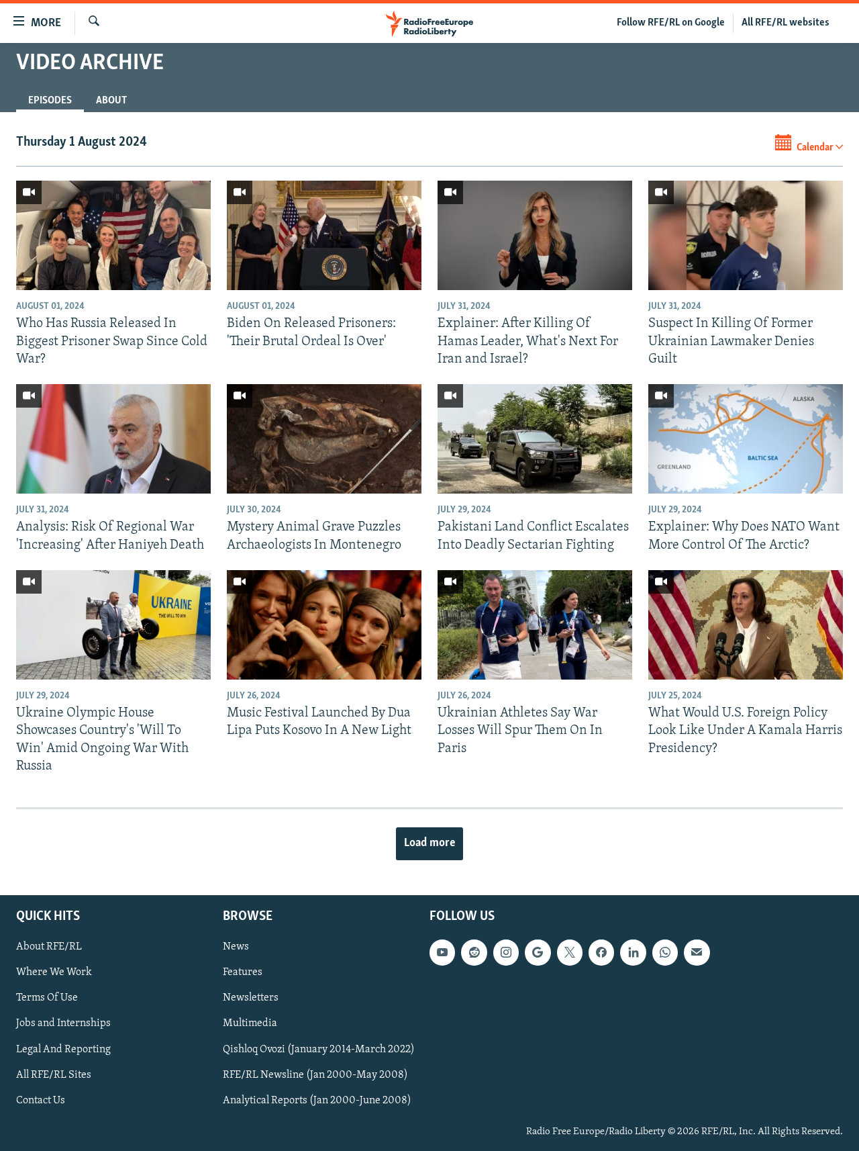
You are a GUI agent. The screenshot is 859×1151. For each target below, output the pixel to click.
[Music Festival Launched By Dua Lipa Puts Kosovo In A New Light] (324, 625)
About (111, 100)
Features (242, 973)
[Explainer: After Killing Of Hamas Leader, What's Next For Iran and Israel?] (535, 235)
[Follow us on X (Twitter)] (570, 952)
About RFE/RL (49, 946)
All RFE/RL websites (785, 22)
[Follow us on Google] (537, 952)
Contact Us (40, 1100)
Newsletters (251, 998)
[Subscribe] (696, 952)
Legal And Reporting (63, 1049)
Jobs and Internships (63, 1024)
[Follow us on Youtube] (442, 952)
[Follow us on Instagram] (506, 952)
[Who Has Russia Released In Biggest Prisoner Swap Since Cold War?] (113, 235)
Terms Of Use (47, 998)
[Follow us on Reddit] (474, 952)
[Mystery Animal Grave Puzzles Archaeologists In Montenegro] (324, 439)
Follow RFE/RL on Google (671, 22)
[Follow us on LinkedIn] (633, 952)
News (236, 946)
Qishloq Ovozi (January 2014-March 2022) (319, 1049)
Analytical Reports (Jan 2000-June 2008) (317, 1100)
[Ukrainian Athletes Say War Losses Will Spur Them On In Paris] (535, 625)
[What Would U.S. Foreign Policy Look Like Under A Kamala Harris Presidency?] (745, 625)
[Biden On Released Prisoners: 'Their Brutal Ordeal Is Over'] (324, 235)
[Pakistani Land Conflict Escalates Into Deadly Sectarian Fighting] (535, 439)
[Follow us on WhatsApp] (665, 952)
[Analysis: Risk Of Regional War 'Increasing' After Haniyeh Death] (113, 439)
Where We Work (54, 973)
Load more (429, 843)
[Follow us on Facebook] (601, 952)
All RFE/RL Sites (53, 1075)
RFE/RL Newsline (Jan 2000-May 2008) (315, 1075)
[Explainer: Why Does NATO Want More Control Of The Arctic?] (745, 439)
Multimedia (250, 1024)
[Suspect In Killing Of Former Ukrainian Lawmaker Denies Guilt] (745, 235)
